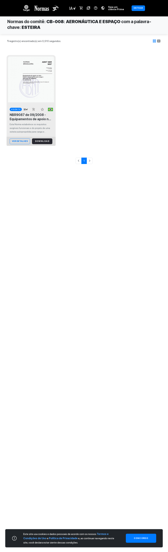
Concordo (141, 538)
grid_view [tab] (154, 41)
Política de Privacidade (63, 538)
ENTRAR (138, 8)
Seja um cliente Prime (116, 8)
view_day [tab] (159, 41)
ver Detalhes (20, 141)
